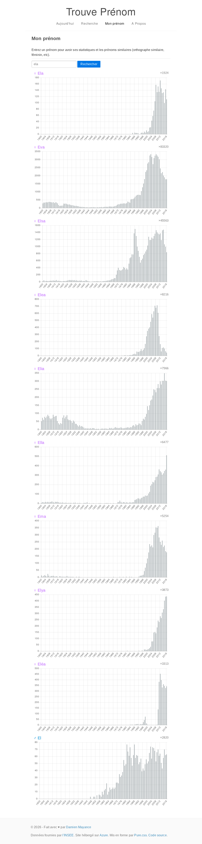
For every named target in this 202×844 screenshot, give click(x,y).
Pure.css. (140, 835)
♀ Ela (38, 73)
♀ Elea (40, 295)
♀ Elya (39, 590)
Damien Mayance (78, 827)
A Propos (139, 23)
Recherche (89, 23)
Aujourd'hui (65, 23)
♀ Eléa (40, 664)
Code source (157, 835)
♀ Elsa (39, 221)
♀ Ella (39, 442)
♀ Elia (39, 369)
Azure (104, 835)
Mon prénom (114, 23)
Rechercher (88, 64)
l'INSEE (68, 835)
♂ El (37, 738)
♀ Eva (39, 147)
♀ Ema (40, 516)
